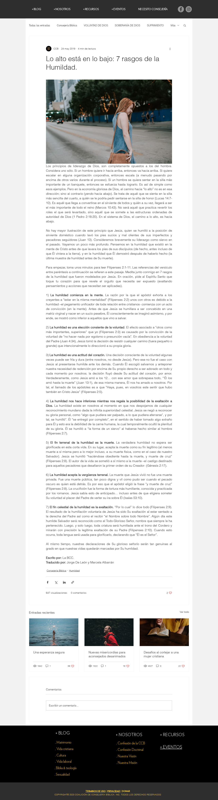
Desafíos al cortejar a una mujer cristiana (161, 654)
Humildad (74, 570)
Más (173, 25)
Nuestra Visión (127, 756)
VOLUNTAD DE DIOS (96, 25)
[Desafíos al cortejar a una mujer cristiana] (164, 632)
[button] (184, 25)
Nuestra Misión (127, 762)
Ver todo (184, 611)
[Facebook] (181, 9)
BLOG (64, 733)
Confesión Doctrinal (130, 750)
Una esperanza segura (49, 652)
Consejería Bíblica (67, 25)
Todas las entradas (39, 25)
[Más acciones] (170, 49)
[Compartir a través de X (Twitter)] (56, 582)
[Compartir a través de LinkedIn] (64, 582)
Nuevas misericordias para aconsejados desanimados (107, 654)
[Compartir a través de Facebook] (47, 582)
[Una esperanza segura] (53, 632)
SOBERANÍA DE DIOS (127, 25)
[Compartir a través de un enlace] (72, 582)
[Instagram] (189, 9)
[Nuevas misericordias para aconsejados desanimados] (109, 632)
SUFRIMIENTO (155, 25)
